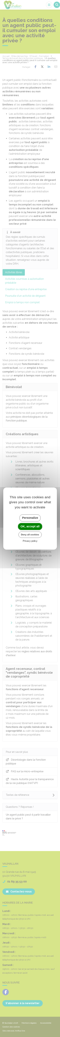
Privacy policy (30, 541)
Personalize (30, 517)
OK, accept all (30, 526)
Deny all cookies (30, 534)
